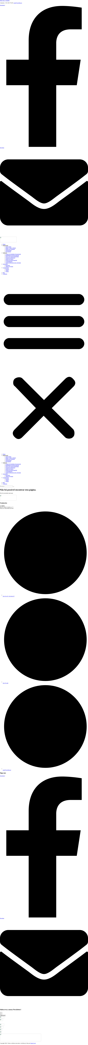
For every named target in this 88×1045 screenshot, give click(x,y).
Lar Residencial (9, 261)
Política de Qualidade (10, 249)
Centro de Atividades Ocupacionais (13, 254)
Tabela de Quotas (9, 266)
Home (4, 244)
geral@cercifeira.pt (18, 3)
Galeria (7, 271)
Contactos (5, 274)
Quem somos (8, 246)
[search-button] (13, 486)
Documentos (8, 251)
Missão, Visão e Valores (11, 248)
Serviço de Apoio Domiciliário (12, 256)
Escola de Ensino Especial (11, 260)
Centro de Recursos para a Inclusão (13, 262)
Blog (4, 272)
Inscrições (8, 265)
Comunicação (6, 267)
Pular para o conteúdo (4, 0)
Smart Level (33, 1043)
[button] (44, 364)
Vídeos (7, 270)
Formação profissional (10, 257)
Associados (5, 264)
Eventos (7, 269)
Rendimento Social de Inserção (12, 255)
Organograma (8, 250)
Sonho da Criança (9, 259)
